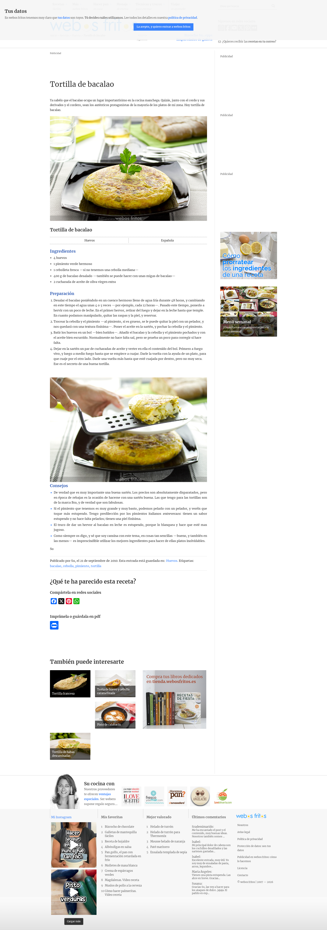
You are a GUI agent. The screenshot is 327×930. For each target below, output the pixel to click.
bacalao (55, 566)
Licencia (242, 868)
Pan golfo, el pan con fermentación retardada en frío (123, 856)
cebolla (68, 566)
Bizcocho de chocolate (119, 826)
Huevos (171, 561)
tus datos (64, 17)
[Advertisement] (119, 64)
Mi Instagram (61, 817)
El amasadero (177, 796)
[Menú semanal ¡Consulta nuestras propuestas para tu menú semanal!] (248, 335)
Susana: (210, 888)
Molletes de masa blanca (121, 865)
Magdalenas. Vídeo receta (122, 880)
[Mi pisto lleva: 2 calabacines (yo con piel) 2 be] (74, 892)
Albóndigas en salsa (118, 847)
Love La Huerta (223, 796)
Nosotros (242, 825)
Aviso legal (243, 832)
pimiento (82, 566)
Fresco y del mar (154, 796)
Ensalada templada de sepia (168, 852)
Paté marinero (160, 847)
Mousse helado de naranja (167, 841)
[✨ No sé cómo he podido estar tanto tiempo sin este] (74, 845)
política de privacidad (182, 17)
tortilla (96, 566)
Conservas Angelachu (200, 796)
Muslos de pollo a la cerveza (123, 885)
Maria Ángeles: (211, 875)
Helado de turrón (161, 826)
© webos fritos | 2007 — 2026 (255, 881)
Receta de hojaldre (117, 841)
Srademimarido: (209, 831)
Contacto (242, 875)
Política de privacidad (250, 839)
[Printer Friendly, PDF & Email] (54, 628)
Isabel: (211, 846)
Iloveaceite (131, 796)
